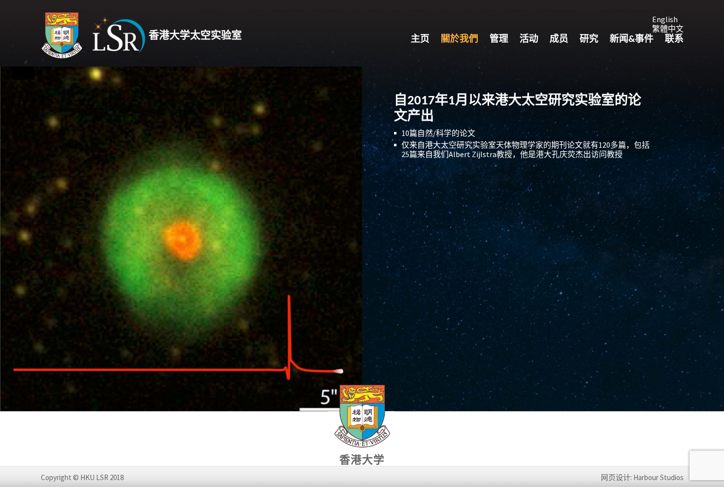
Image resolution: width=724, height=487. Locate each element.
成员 (559, 39)
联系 (674, 39)
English (665, 19)
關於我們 (459, 39)
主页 (420, 39)
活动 (529, 39)
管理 (499, 39)
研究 (589, 39)
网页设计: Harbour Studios (642, 477)
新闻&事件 (632, 39)
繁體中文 (668, 28)
